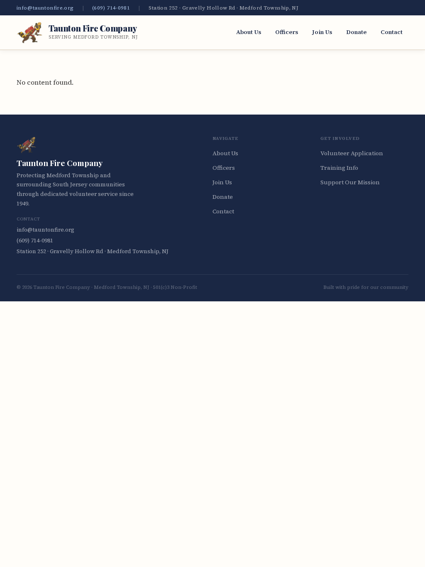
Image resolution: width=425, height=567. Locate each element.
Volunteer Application (351, 153)
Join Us (322, 32)
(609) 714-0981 (111, 7)
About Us (248, 32)
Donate (356, 32)
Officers (286, 32)
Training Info (339, 168)
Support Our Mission (350, 182)
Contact (392, 32)
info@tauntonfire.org (45, 7)
